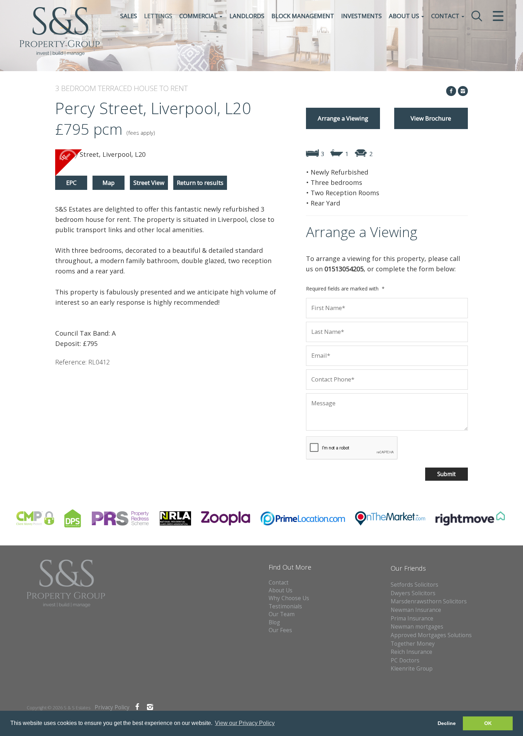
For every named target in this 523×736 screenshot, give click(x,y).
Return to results (200, 182)
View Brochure (431, 118)
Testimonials (285, 606)
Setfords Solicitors (414, 584)
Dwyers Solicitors (413, 593)
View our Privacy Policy (245, 723)
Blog (274, 622)
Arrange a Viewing (343, 118)
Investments (361, 16)
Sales (128, 16)
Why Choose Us (289, 598)
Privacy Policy (112, 707)
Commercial (199, 16)
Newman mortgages (417, 626)
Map (108, 182)
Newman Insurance (417, 610)
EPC (71, 182)
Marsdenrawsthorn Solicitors (429, 601)
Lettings (158, 16)
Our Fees (280, 630)
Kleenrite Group (412, 668)
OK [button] (488, 723)
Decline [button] (447, 723)
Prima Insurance (412, 618)
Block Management (302, 16)
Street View (148, 182)
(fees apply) (140, 133)
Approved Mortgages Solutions (431, 635)
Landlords (246, 16)
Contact (446, 16)
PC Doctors (405, 660)
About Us (405, 16)
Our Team (282, 614)
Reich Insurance (411, 652)
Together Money (413, 643)
